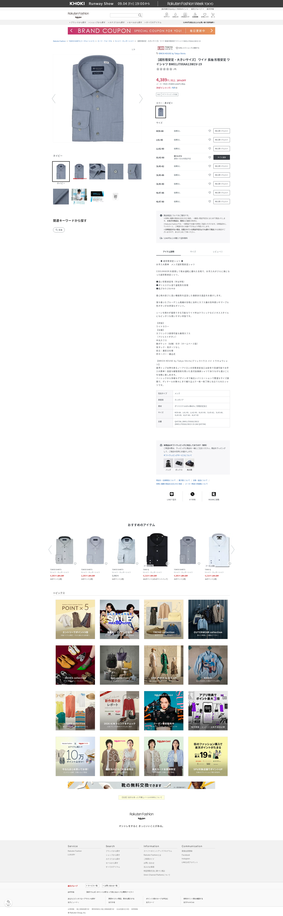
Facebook (186, 855)
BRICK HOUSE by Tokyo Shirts (172, 53)
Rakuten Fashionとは (152, 855)
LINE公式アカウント (190, 862)
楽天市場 (210, 9)
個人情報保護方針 (82, 909)
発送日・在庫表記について (166, 480)
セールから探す (112, 863)
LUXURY (71, 855)
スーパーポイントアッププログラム (158, 851)
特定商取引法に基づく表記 (154, 871)
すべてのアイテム (113, 867)
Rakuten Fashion (59, 41)
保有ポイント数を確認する (193, 899)
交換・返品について (200, 480)
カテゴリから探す (113, 859)
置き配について (184, 480)
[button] (97, 98)
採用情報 (134, 909)
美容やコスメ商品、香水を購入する (121, 899)
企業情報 (71, 909)
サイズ (193, 251)
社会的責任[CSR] (123, 909)
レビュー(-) (217, 251)
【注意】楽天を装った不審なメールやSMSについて (141, 797)
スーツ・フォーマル (104, 41)
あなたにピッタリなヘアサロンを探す (81, 899)
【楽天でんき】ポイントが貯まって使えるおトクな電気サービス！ (109, 892)
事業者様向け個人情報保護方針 (103, 909)
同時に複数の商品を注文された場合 (169, 484)
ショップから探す (113, 855)
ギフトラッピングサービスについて (178, 455)
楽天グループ (196, 9)
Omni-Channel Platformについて (157, 875)
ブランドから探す (113, 851)
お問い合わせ (149, 863)
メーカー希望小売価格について (196, 484)
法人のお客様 (149, 867)
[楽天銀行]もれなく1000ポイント (174, 9)
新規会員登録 (187, 851)
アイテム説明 (168, 251)
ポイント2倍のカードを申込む (157, 899)
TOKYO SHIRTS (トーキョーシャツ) (81, 41)
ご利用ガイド (149, 859)
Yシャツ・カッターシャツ (124, 41)
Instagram (186, 858)
